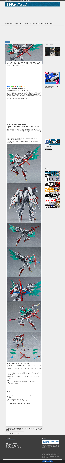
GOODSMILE (16, 65)
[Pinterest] (16, 86)
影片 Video (51, 23)
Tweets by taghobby (48, 150)
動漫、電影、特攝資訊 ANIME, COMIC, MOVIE (13, 447)
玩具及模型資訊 (25, 23)
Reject (51, 461)
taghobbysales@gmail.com (49, 87)
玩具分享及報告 (32, 23)
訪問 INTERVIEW (8, 444)
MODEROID (19, 65)
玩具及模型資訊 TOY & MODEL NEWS (12, 445)
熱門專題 (11, 23)
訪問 (20, 23)
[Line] (20, 86)
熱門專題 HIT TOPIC (9, 442)
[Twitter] (10, 86)
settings (38, 461)
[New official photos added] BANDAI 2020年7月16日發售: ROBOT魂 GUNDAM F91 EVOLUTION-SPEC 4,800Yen (15, 429)
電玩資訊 (46, 23)
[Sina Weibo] (24, 86)
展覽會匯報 (16, 23)
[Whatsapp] (12, 86)
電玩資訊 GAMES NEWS (9, 448)
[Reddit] (22, 86)
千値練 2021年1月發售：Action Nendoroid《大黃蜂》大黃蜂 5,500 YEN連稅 (34, 429)
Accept (45, 461)
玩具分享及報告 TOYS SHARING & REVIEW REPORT (14, 446)
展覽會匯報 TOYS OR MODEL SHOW (12, 443)
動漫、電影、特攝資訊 (40, 23)
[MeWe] (18, 86)
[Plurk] (14, 86)
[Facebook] (8, 86)
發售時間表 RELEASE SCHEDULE (11, 440)
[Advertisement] (32, 14)
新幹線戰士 (23, 65)
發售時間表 (7, 23)
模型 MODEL (7, 44)
